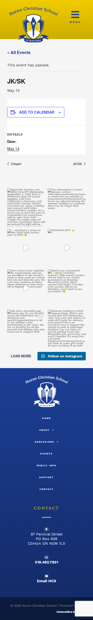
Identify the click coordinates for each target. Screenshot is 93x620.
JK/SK (78, 163)
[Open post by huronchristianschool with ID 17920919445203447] (26, 207)
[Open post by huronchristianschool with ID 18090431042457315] (26, 248)
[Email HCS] (46, 576)
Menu (75, 22)
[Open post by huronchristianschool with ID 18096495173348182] (67, 207)
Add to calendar (36, 112)
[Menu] (75, 14)
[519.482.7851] (46, 557)
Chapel (15, 163)
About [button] (44, 430)
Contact (47, 489)
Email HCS (46, 581)
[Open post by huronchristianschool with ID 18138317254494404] (67, 329)
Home (46, 418)
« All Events (18, 52)
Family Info (46, 465)
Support (46, 477)
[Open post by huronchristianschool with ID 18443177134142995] (67, 248)
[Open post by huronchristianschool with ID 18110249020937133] (26, 288)
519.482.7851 (46, 562)
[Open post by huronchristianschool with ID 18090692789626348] (26, 329)
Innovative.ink (67, 612)
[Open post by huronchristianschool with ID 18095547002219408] (67, 288)
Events (46, 453)
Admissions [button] (44, 442)
